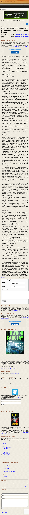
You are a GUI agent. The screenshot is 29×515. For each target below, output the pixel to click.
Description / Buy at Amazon (21, 34)
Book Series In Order (6, 278)
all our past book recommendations (18, 46)
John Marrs (5, 446)
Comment (5, 289)
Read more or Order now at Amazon (8, 368)
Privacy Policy (4, 512)
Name (3, 282)
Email (3, 286)
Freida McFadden (7, 445)
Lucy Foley (5, 448)
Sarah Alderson (6, 453)
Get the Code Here (16, 310)
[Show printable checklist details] (27, 23)
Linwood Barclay (24, 360)
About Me (19, 397)
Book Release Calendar (6, 8)
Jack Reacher (7, 465)
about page (24, 486)
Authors (13, 6)
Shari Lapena (6, 454)
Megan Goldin (6, 449)
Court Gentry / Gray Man (10, 471)
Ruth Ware (5, 452)
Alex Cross (6, 468)
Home (2, 6)
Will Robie (6, 476)
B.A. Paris (5, 443)
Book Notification (4, 379)
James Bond (7, 474)
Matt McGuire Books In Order (13, 20)
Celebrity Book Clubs (15, 373)
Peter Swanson (6, 451)
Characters (25, 6)
